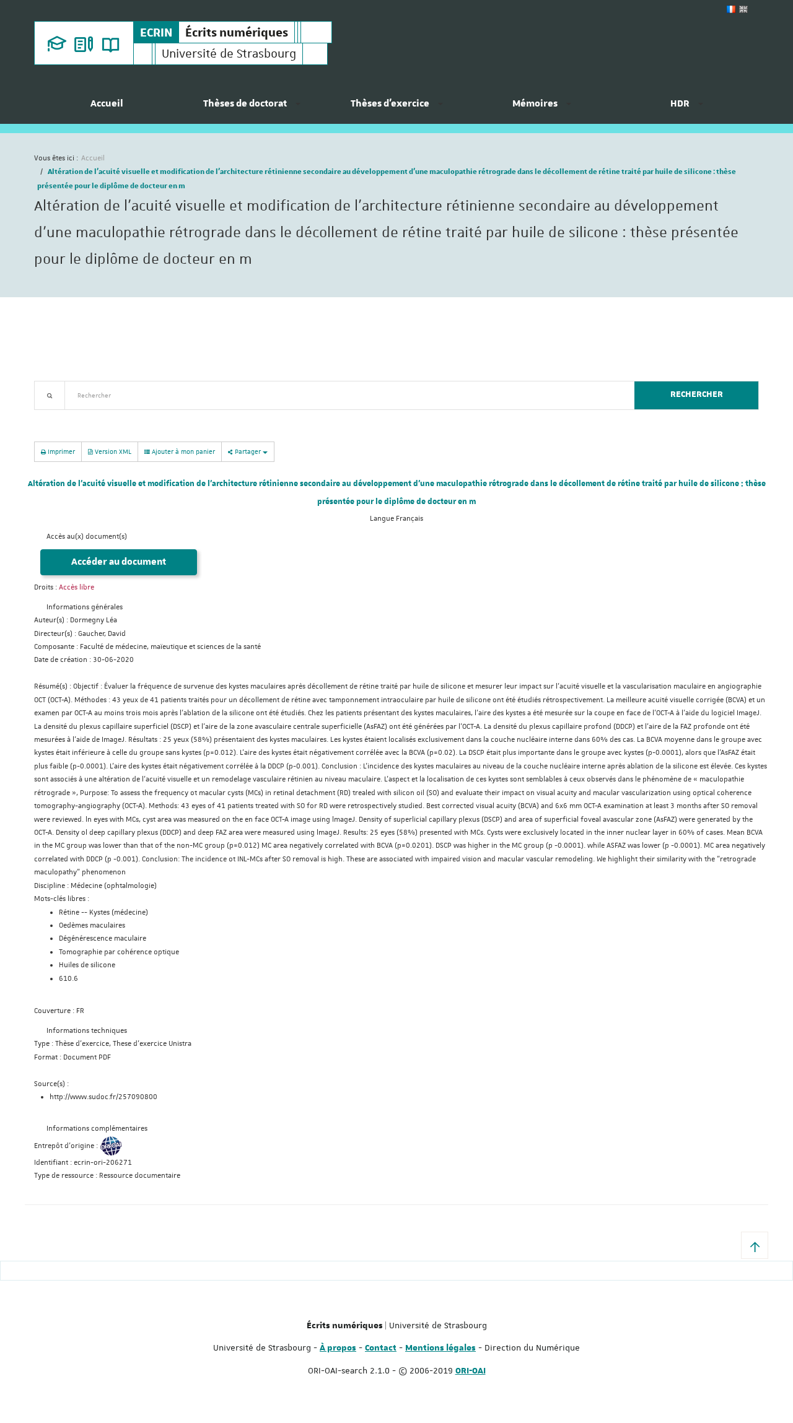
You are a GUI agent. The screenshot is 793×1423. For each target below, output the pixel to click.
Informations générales (84, 607)
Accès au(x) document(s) (86, 536)
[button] (754, 1245)
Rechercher (696, 394)
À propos (338, 1348)
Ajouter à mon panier (182, 451)
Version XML (112, 451)
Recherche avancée (66, 417)
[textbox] (344, 395)
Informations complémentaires (96, 1128)
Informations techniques (86, 1030)
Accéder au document (118, 562)
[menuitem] (106, 108)
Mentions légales (440, 1348)
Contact (380, 1348)
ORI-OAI (470, 1371)
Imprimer (60, 451)
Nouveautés (121, 417)
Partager (248, 451)
